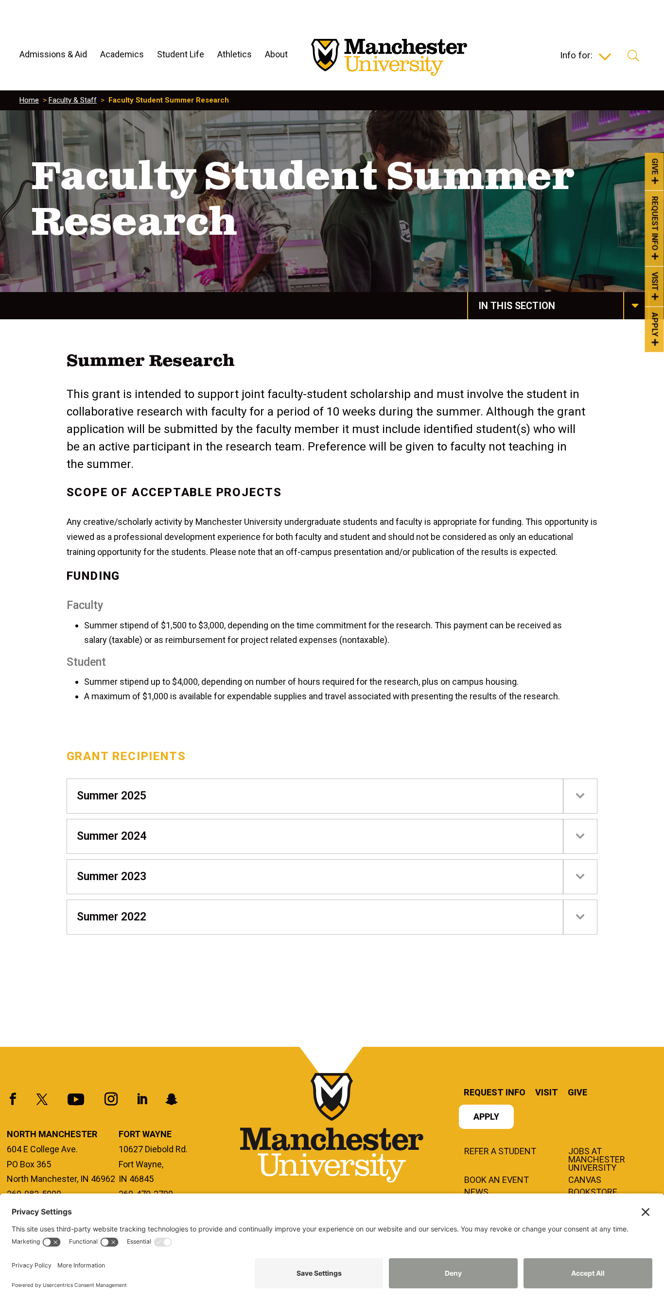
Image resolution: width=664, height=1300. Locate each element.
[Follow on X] (42, 1099)
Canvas (584, 1180)
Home (29, 100)
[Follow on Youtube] (75, 1099)
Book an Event (496, 1180)
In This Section (516, 306)
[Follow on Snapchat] (171, 1099)
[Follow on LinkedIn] (142, 1099)
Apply (655, 324)
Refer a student (500, 1151)
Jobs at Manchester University (596, 1160)
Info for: (576, 56)
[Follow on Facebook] (13, 1099)
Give (655, 166)
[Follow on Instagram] (111, 1099)
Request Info (655, 223)
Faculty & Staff (73, 100)
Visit (655, 281)
